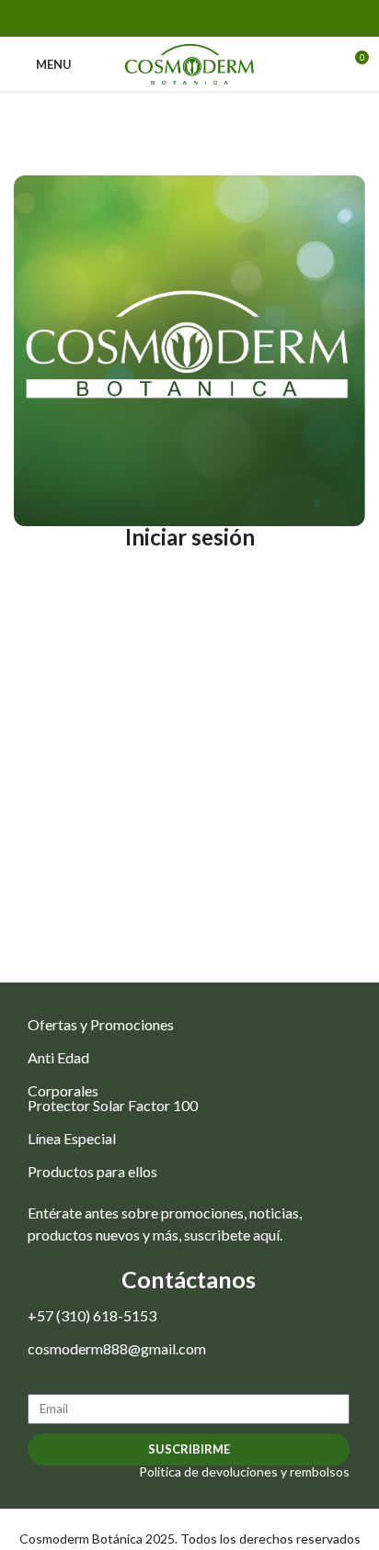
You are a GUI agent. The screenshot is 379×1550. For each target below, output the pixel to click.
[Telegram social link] (232, 18)
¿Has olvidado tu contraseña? (190, 871)
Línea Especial (72, 1138)
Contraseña (97, 669)
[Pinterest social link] (190, 18)
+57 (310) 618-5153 (92, 1315)
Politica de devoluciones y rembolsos (244, 1471)
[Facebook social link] (147, 18)
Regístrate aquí (260, 809)
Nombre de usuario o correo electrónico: (189, 590)
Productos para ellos (92, 1171)
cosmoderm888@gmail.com (117, 1348)
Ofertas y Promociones (101, 1024)
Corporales (63, 1090)
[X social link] (168, 18)
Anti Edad (58, 1057)
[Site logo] (189, 63)
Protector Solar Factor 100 (113, 1105)
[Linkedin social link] (211, 18)
